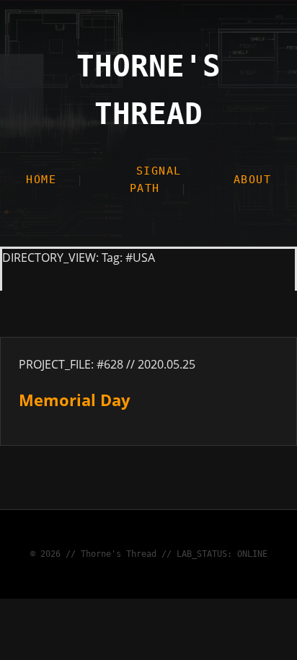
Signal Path (156, 179)
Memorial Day (74, 400)
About (253, 179)
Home (41, 179)
